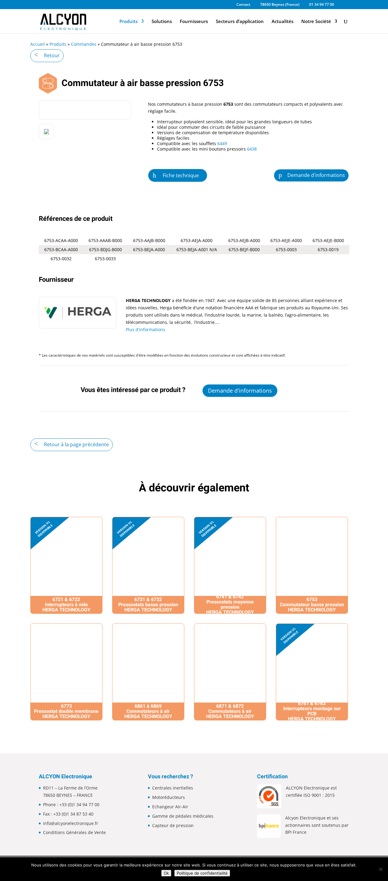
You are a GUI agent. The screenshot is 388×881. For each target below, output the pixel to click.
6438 (251, 149)
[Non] (380, 869)
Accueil (37, 44)
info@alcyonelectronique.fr (70, 823)
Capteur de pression (173, 825)
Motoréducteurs (168, 797)
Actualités (282, 21)
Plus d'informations (145, 329)
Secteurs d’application (240, 21)
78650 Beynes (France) (279, 5)
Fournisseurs (194, 21)
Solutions (162, 21)
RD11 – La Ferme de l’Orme (70, 788)
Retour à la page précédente (76, 444)
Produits (128, 21)
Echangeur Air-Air (170, 807)
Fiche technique (181, 175)
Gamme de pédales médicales (182, 816)
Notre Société (316, 21)
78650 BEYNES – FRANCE (68, 795)
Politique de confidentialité (202, 873)
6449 (222, 143)
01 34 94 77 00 (321, 5)
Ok (166, 873)
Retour (52, 55)
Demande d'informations (316, 175)
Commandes (83, 44)
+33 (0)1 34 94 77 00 (79, 804)
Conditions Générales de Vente (74, 832)
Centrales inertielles (172, 788)
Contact (243, 5)
